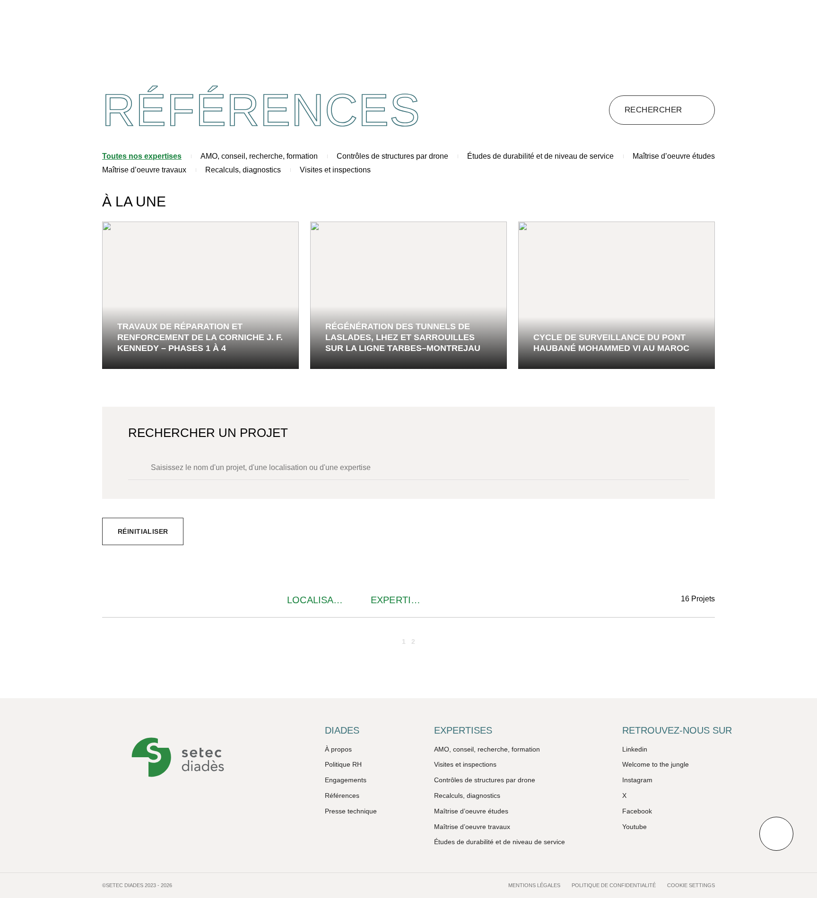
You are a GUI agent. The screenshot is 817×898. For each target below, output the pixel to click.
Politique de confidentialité (614, 885)
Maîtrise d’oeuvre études (674, 156)
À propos (338, 749)
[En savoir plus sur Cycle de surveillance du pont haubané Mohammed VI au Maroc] (616, 295)
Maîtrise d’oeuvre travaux (144, 170)
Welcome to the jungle (655, 764)
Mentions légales (534, 885)
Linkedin (634, 749)
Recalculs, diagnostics (243, 170)
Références (342, 795)
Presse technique (351, 811)
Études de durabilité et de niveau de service (540, 156)
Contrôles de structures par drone (392, 156)
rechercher (653, 109)
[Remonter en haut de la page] (776, 834)
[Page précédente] (388, 641)
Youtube (634, 826)
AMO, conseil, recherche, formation (259, 156)
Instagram (637, 780)
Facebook (637, 811)
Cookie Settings (691, 885)
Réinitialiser (143, 531)
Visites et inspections (335, 170)
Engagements (345, 780)
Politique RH (343, 764)
